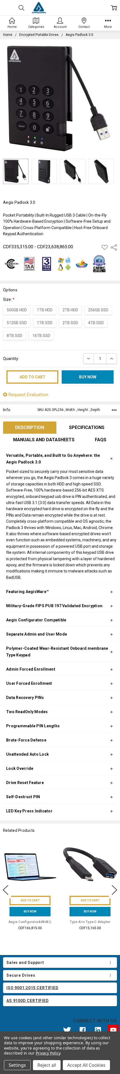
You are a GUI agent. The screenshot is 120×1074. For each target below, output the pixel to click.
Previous (5, 890)
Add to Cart (30, 900)
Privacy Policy (48, 1053)
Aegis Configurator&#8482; (30, 922)
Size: (9, 299)
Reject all (46, 1065)
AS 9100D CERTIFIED (27, 1000)
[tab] (29, 427)
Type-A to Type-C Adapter (90, 922)
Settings (17, 1065)
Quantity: (11, 358)
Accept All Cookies (86, 1065)
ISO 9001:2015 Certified (32, 988)
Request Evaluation (27, 394)
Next (114, 890)
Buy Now (30, 911)
